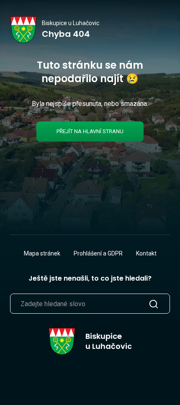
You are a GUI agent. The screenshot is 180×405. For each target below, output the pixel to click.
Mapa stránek (42, 253)
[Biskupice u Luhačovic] (23, 29)
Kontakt (146, 253)
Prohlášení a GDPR (98, 253)
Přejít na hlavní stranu (90, 131)
